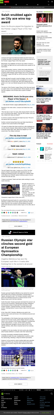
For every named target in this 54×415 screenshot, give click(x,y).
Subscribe (43, 79)
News (2, 396)
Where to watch (30, 400)
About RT (42, 400)
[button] (18, 357)
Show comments (18, 226)
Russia (20, 373)
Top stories (39, 11)
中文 (14, 390)
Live (28, 396)
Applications (29, 398)
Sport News (7, 11)
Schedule (29, 402)
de (9, 390)
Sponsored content (31, 404)
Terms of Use (42, 396)
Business (3, 402)
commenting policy (14, 219)
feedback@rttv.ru (23, 221)
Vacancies (42, 407)
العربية (2, 390)
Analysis (16, 396)
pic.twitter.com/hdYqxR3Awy (18, 164)
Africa (2, 404)
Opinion (16, 398)
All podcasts (50, 143)
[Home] (1, 1)
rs (12, 390)
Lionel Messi (14, 215)
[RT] (21, 390)
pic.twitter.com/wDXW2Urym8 (18, 138)
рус (7, 390)
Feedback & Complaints (45, 405)
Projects (16, 404)
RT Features (39, 86)
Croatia (3, 373)
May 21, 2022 (31, 104)
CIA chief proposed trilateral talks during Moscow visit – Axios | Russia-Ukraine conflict (27, 7)
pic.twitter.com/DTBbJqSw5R (18, 101)
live (6, 1)
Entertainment (17, 400)
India (2, 405)
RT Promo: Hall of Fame (45, 402)
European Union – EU (12, 373)
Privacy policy (43, 398)
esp (5, 390)
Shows (15, 402)
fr (10, 390)
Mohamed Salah (23, 215)
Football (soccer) (5, 215)
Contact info (42, 404)
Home (3, 11)
